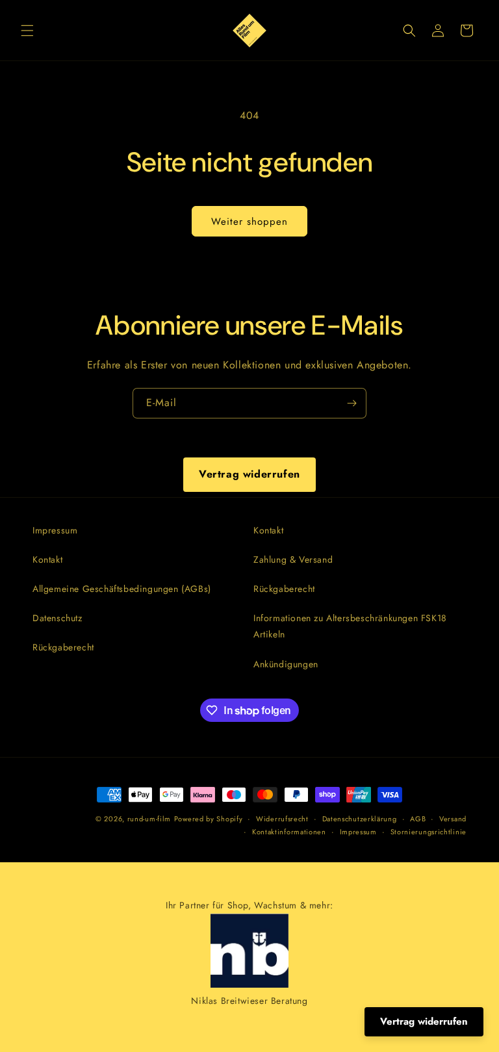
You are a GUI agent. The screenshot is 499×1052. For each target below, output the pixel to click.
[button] (27, 30)
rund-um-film (149, 819)
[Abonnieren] (351, 403)
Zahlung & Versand (293, 559)
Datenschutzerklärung (359, 819)
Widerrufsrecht (282, 819)
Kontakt (47, 559)
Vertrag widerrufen (249, 474)
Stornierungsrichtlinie (428, 832)
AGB (418, 819)
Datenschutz (57, 617)
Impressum (54, 530)
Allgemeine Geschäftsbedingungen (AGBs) (121, 588)
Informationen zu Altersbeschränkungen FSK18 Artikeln (350, 626)
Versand (453, 819)
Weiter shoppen (249, 221)
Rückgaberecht (63, 647)
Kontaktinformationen (289, 832)
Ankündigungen (285, 664)
